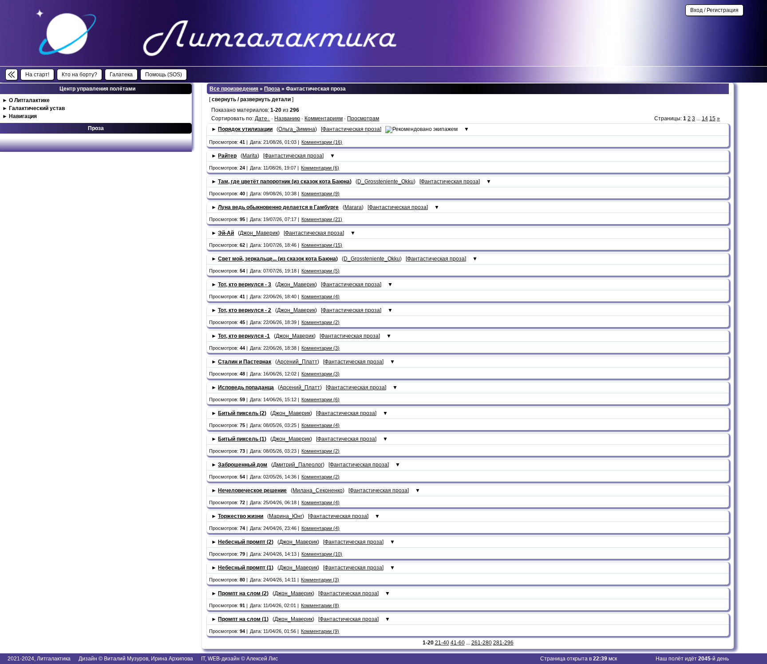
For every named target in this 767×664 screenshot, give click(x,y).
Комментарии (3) (320, 348)
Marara (353, 207)
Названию (287, 118)
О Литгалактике (29, 100)
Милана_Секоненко (318, 490)
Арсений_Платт (297, 362)
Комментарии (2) (320, 322)
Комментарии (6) (320, 167)
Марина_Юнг (285, 516)
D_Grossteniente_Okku (385, 181)
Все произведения (234, 89)
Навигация (23, 116)
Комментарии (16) (321, 142)
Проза (272, 89)
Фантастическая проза (351, 129)
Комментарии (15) (321, 245)
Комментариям (323, 118)
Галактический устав (37, 108)
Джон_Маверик (259, 233)
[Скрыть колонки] (11, 74)
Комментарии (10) (321, 554)
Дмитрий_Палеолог (298, 465)
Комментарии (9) (320, 193)
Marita (249, 156)
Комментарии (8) (320, 605)
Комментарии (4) (320, 296)
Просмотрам (363, 118)
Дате (261, 118)
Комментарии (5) (320, 270)
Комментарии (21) (321, 219)
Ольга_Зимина (296, 129)
